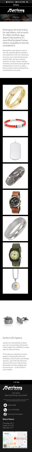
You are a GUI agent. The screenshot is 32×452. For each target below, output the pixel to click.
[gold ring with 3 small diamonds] (15, 97)
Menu (17, 5)
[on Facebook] (27, 2)
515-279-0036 (21, 2)
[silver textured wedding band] (15, 228)
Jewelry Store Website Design (12, 400)
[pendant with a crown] (15, 281)
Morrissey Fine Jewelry (15, 414)
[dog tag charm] (15, 149)
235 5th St (11, 2)
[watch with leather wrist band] (15, 202)
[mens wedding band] (15, 176)
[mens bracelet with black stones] (15, 123)
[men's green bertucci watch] (15, 254)
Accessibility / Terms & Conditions (22, 399)
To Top (16, 382)
